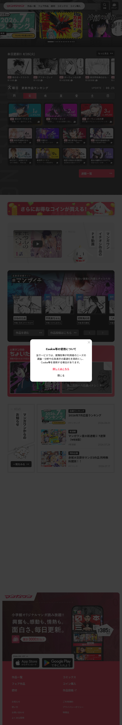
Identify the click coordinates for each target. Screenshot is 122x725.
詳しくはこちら (61, 369)
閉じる (61, 375)
